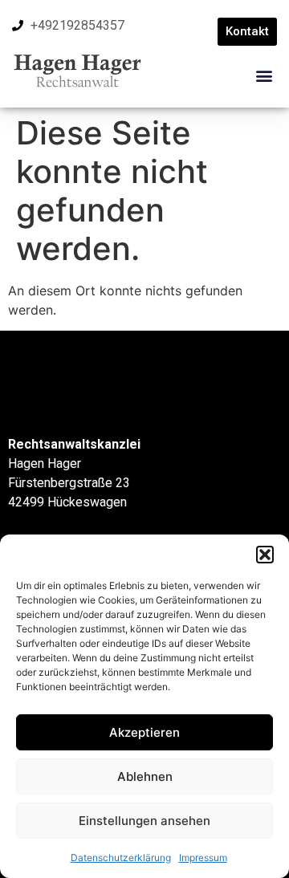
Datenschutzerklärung (121, 858)
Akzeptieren (144, 732)
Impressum (203, 858)
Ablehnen (145, 776)
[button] (265, 555)
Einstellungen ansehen (144, 820)
